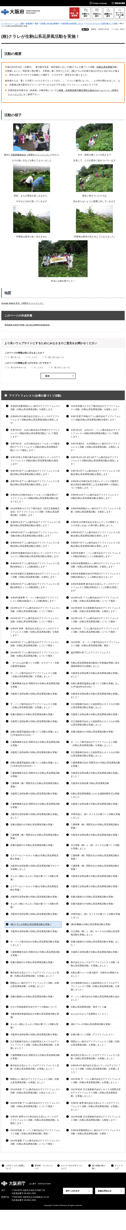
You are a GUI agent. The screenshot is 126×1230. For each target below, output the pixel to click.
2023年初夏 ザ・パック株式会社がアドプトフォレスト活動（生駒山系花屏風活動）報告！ (35, 1132)
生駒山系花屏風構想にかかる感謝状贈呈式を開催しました (95, 795)
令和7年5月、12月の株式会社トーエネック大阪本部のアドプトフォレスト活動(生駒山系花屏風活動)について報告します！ (35, 447)
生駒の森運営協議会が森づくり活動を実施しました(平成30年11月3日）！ (34, 733)
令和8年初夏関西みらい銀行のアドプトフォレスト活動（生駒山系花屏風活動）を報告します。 (35, 408)
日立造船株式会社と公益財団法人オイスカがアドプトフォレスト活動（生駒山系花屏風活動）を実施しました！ (95, 986)
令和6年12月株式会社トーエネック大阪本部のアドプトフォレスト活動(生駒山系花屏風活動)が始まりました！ (34, 498)
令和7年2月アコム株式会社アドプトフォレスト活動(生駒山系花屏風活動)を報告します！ (95, 472)
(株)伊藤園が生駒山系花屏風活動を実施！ (91, 924)
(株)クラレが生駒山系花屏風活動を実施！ (31, 924)
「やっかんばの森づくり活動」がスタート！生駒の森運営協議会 (34, 664)
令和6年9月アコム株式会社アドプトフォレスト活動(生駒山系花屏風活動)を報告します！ (95, 534)
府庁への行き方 (72, 1191)
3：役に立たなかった (54, 357)
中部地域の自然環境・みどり (72, 23)
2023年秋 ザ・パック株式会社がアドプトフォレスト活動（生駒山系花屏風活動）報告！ (95, 644)
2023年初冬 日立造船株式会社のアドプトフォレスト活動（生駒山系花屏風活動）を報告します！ (96, 609)
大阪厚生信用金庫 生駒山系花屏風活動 (90, 783)
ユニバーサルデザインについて (71, 1167)
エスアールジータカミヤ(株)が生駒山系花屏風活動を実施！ (34, 857)
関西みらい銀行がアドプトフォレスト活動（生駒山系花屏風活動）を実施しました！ (34, 984)
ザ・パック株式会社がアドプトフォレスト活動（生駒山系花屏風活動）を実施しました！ (33, 675)
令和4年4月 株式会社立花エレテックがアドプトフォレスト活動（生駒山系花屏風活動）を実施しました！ (95, 1068)
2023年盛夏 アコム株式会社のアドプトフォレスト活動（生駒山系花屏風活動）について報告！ (35, 1142)
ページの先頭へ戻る (122, 1181)
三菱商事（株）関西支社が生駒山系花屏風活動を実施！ (34, 785)
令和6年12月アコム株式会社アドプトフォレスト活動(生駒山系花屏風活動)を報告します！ (95, 496)
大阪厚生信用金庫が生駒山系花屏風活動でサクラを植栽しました (34, 867)
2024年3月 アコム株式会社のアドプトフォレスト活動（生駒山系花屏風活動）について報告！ (34, 644)
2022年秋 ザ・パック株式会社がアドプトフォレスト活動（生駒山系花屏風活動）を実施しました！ (96, 1081)
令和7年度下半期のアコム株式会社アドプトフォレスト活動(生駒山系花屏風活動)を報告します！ (96, 418)
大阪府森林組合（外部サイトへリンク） (30, 155)
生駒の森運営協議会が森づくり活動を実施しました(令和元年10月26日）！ (34, 764)
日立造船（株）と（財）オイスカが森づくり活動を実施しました (95, 847)
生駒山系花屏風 (104, 67)
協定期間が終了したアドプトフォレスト (91, 652)
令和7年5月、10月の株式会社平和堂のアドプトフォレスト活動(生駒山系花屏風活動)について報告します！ (35, 433)
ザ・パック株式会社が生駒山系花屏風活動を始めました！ (95, 998)
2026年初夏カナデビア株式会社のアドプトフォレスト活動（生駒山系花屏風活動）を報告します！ (95, 408)
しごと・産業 (19, 23)
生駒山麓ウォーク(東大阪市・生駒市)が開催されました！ (95, 974)
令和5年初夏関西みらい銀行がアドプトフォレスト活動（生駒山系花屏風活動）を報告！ (96, 1132)
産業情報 (29, 23)
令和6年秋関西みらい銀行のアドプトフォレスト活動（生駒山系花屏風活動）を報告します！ (96, 510)
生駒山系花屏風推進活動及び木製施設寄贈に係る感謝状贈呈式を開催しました (95, 664)
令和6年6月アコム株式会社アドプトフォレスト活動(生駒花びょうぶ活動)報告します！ (34, 565)
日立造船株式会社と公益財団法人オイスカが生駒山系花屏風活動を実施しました (95, 706)
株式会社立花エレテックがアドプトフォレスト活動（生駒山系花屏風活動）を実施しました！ (34, 974)
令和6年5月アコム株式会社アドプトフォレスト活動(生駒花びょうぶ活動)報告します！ (34, 586)
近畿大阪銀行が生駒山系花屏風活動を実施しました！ (95, 943)
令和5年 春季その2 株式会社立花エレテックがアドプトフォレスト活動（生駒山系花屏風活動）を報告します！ (34, 1120)
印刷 (86, 29)
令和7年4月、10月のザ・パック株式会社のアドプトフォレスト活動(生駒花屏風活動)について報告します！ (95, 433)
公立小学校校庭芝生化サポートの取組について (33, 1007)
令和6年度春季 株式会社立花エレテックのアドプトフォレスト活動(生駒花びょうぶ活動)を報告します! (95, 587)
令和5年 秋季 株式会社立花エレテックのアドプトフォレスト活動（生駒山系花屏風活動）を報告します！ (34, 631)
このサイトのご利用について (15, 1167)
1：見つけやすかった (17, 367)
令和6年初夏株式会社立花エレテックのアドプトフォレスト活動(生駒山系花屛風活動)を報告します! (35, 555)
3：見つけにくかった (60, 367)
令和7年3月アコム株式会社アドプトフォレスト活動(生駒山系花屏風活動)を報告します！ (34, 472)
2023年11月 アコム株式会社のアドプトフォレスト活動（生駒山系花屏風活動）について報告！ (35, 609)
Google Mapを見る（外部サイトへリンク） (22, 303)
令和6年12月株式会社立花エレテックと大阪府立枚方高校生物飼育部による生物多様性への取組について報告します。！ (95, 484)
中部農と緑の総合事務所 (49, 23)
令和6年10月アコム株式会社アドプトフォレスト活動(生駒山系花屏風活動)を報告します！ (34, 534)
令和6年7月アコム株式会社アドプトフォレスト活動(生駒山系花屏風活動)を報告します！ (95, 544)
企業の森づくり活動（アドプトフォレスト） (93, 1034)
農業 (36, 23)
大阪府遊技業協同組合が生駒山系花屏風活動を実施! (34, 1015)
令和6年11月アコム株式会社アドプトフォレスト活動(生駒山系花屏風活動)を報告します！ (35, 524)
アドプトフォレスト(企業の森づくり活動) (101, 23)
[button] (98, 3)
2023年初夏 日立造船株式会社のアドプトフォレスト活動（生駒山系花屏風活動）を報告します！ (96, 1118)
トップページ (6, 23)
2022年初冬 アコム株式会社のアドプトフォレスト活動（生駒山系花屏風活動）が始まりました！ (35, 1091)
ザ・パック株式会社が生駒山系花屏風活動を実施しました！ (34, 943)
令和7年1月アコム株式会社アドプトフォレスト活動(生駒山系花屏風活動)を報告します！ (34, 483)
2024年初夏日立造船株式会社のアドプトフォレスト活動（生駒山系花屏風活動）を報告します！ (35, 575)
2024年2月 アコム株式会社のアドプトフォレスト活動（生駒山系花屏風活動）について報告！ (34, 620)
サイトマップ (119, 1167)
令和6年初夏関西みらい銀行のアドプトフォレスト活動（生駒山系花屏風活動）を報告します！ (96, 565)
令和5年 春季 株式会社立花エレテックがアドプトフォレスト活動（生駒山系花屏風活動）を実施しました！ (95, 1106)
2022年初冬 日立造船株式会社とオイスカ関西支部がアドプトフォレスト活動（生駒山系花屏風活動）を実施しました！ (96, 1092)
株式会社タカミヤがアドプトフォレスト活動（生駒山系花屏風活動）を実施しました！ (95, 964)
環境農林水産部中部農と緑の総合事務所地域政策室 (27, 325)
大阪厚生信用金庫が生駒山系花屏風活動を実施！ (95, 835)
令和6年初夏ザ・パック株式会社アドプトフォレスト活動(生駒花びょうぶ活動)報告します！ (96, 555)
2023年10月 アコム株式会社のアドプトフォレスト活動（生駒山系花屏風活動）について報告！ (95, 599)
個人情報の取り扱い (99, 1167)
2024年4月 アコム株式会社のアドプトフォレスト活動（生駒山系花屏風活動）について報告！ (34, 654)
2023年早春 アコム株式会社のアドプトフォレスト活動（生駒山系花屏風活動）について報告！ (35, 1105)
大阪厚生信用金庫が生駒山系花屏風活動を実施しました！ (95, 675)
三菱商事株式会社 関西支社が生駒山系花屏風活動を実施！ (35, 685)
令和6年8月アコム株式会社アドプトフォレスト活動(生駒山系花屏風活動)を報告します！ (34, 544)
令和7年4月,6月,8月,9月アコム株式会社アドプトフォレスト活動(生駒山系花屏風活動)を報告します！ (95, 460)
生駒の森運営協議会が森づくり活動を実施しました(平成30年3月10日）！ (95, 685)
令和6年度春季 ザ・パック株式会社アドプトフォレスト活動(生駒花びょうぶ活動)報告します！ (34, 599)
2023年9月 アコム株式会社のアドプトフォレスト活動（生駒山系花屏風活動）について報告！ (95, 630)
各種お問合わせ (105, 1191)
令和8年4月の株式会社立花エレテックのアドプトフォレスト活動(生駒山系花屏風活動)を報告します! (34, 419)
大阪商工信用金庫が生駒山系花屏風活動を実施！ (34, 694)
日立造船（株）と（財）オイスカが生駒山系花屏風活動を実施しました (95, 933)
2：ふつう (32, 357)
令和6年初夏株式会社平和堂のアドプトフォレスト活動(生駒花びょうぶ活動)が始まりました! (96, 575)
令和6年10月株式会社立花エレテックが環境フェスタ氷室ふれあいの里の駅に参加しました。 (95, 524)
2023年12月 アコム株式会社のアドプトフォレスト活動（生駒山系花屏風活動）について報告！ (95, 620)
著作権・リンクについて (43, 1167)
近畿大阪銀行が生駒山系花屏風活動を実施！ (32, 714)
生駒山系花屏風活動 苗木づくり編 (88, 1007)
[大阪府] (20, 12)
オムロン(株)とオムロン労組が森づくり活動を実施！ (34, 878)
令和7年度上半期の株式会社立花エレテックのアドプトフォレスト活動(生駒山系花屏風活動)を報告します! (35, 460)
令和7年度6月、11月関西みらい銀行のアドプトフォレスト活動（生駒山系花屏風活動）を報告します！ (95, 447)
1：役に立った (14, 357)
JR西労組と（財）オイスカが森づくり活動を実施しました (95, 816)
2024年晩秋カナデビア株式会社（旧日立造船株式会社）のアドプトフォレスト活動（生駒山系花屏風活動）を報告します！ (35, 511)
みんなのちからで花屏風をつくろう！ (89, 1014)
